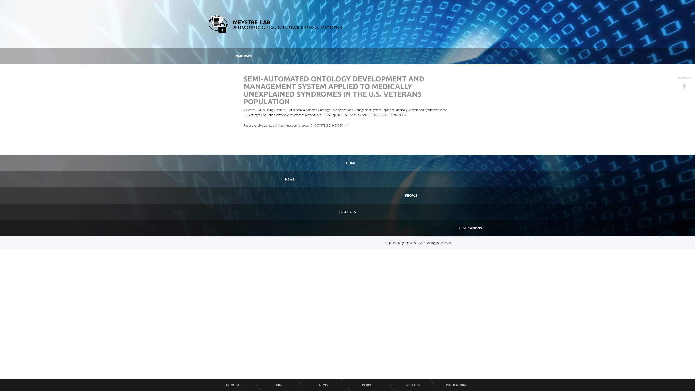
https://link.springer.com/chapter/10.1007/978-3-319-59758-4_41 (309, 125)
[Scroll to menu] (684, 83)
